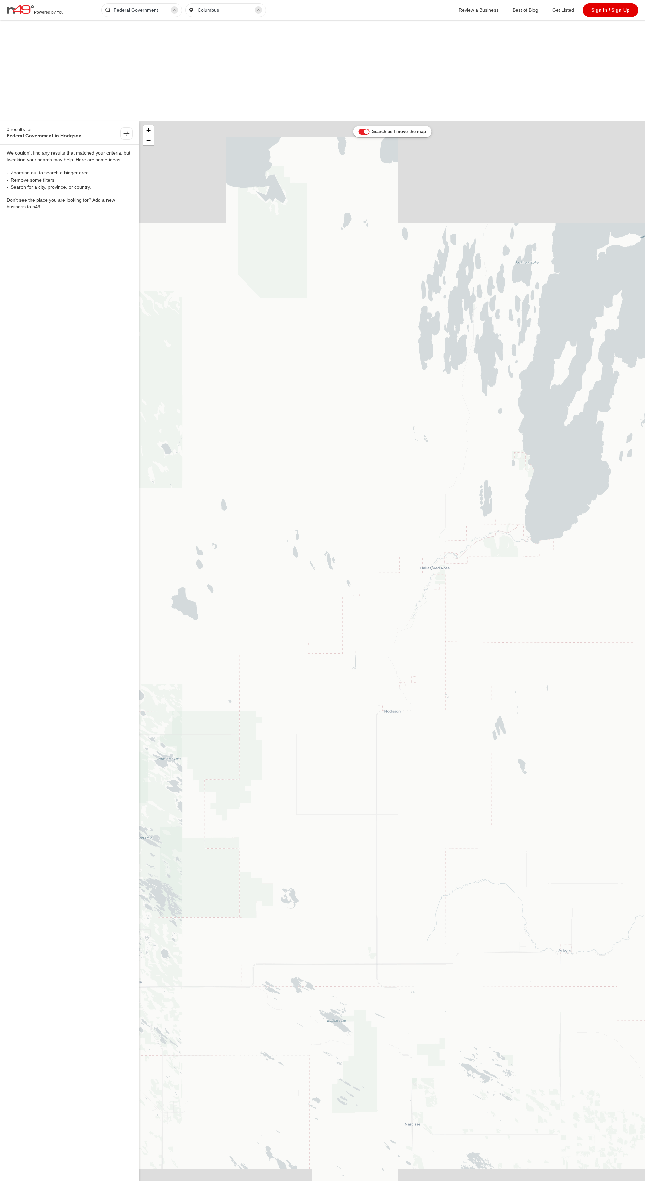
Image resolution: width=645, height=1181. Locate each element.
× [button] (174, 10)
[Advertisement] (322, 71)
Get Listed (563, 10)
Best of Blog (525, 10)
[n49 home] (126, 134)
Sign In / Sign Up (610, 10)
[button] (148, 130)
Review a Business (479, 10)
